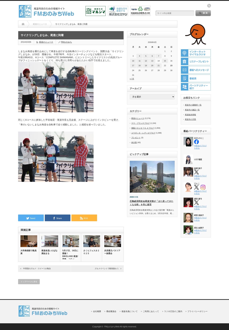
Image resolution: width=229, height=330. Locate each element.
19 (146, 66)
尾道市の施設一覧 (192, 110)
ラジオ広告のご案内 (173, 311)
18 (139, 66)
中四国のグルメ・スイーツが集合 (37, 268)
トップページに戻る (29, 282)
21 (159, 66)
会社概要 (97, 311)
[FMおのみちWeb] (46, 16)
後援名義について (130, 311)
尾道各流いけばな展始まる (49, 252)
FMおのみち (66, 42)
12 (146, 61)
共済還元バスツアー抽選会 (112, 252)
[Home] (23, 24)
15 (165, 61)
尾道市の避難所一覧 (193, 105)
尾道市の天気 (190, 119)
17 (133, 66)
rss (209, 6)
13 (152, 61)
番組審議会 (111, 311)
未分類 (134, 142)
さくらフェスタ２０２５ (91, 252)
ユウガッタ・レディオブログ (143, 133)
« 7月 (132, 79)
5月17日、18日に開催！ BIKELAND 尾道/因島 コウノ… (70, 254)
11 (139, 61)
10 (133, 61)
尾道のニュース (46, 42)
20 (152, 66)
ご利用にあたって (151, 311)
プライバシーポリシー (197, 311)
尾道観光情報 (190, 115)
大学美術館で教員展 (28, 252)
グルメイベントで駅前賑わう (107, 268)
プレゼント (135, 138)
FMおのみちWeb (111, 326)
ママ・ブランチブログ (140, 123)
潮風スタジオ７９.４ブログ (142, 128)
